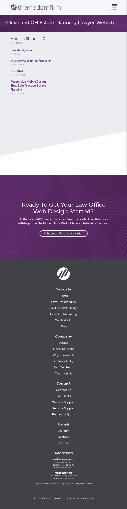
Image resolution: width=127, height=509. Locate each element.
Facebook (63, 437)
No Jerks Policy (63, 361)
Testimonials (63, 373)
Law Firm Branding (63, 302)
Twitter (63, 443)
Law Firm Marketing (63, 314)
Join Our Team (63, 367)
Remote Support (63, 408)
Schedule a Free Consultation (63, 233)
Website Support (63, 402)
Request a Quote (63, 414)
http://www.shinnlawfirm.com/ (30, 60)
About (63, 342)
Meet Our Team (63, 349)
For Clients (63, 396)
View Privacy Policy (80, 498)
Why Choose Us (63, 355)
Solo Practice (27, 85)
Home (63, 295)
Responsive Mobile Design (28, 81)
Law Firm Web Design (63, 308)
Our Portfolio (63, 320)
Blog (13, 85)
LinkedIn (63, 430)
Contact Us (63, 390)
